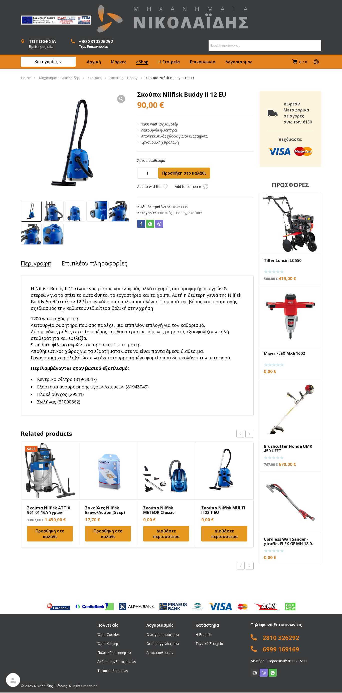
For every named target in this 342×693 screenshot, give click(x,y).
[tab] (36, 263)
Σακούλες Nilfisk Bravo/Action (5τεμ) (105, 510)
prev (240, 434)
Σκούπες (94, 77)
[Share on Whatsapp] (150, 224)
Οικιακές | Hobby (123, 77)
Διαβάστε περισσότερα (166, 533)
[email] (255, 673)
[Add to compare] (205, 186)
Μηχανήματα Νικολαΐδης (59, 77)
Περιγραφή (36, 263)
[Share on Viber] (159, 224)
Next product (250, 566)
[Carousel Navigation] (244, 434)
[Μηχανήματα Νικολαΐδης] (172, 19)
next (249, 434)
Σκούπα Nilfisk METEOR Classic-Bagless (159, 512)
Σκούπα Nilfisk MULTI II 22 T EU (223, 510)
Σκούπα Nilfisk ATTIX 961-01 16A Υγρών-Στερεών (48, 512)
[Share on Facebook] (141, 224)
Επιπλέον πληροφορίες (94, 263)
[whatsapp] (273, 673)
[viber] (264, 673)
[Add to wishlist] (165, 186)
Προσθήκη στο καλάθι (184, 173)
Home (26, 77)
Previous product (241, 566)
